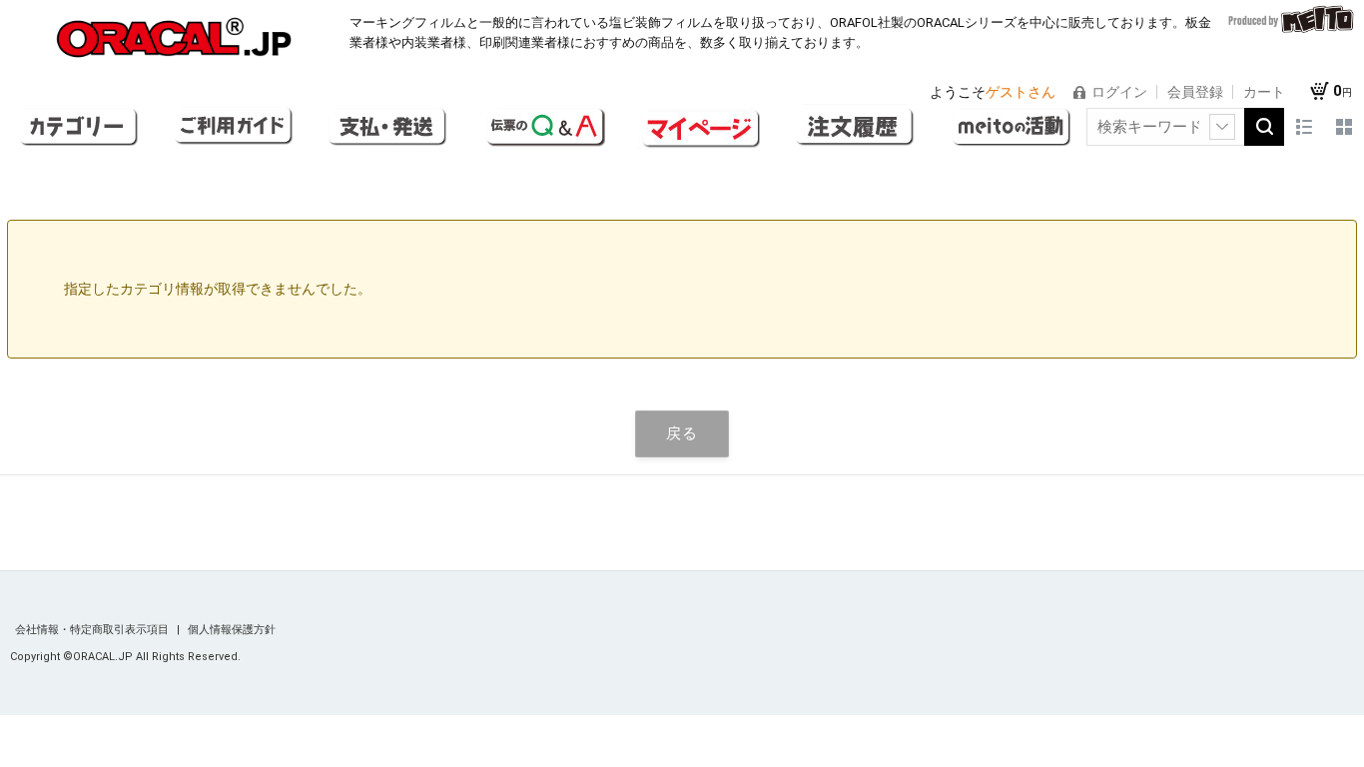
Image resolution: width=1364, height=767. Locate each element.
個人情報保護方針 (232, 629)
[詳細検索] (1222, 127)
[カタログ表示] (1344, 127)
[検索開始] (1264, 127)
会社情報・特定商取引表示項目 (93, 629)
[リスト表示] (1304, 127)
